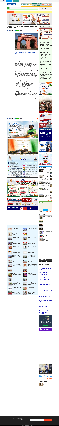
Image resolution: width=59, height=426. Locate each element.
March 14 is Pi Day (46, 220)
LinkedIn (14, 30)
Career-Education (18, 9)
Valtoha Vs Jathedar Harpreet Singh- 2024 (45, 301)
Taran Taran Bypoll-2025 (43, 282)
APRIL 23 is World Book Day (47, 227)
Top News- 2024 (42, 304)
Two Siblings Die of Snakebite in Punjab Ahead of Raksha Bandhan (45, 50)
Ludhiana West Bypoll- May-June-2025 (45, 285)
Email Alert (9, 9)
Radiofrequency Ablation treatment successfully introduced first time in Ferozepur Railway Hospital (45, 68)
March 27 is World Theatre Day (47, 231)
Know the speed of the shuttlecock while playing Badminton (46, 236)
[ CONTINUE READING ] (49, 378)
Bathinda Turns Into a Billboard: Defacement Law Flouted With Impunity (45, 52)
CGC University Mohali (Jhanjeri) (44, 272)
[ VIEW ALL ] (50, 242)
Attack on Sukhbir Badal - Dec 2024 (45, 292)
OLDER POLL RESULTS (48, 211)
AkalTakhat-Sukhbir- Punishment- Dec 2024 (45, 294)
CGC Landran (41, 276)
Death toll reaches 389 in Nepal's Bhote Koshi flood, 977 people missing (45, 42)
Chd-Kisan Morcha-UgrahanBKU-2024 (45, 309)
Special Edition (42, 360)
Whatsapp (17, 30)
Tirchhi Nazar (13, 9)
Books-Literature (28, 9)
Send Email (20, 30)
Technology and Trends (34, 9)
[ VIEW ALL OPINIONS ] (49, 200)
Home (7, 418)
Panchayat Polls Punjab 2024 (44, 306)
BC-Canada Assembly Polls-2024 (44, 303)
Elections (14, 419)
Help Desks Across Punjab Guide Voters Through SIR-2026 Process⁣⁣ (45, 55)
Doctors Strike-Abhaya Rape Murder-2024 (44, 313)
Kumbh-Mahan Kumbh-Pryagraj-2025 (45, 290)
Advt (13, 418)
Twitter (11, 30)
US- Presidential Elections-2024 (44, 296)
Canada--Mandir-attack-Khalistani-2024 (45, 298)
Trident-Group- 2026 (42, 271)
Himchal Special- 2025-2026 (44, 277)
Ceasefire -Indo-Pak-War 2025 (44, 287)
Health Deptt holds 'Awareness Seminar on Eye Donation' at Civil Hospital (45, 70)
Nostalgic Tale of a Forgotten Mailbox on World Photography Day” (47, 239)
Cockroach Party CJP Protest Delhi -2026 (45, 266)
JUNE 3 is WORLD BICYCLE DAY (47, 216)
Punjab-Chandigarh (20, 419)
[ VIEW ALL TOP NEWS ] (48, 81)
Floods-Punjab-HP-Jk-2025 (44, 279)
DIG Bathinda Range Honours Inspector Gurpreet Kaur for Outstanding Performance (45, 58)
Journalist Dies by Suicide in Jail (44, 48)
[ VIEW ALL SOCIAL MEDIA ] (48, 386)
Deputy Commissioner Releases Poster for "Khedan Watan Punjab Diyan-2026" (46, 75)
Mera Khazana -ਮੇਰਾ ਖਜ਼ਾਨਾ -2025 (44, 281)
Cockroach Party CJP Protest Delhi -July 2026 (45, 269)
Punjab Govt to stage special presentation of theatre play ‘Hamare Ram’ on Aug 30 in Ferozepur (45, 65)
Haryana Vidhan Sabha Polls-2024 (45, 310)
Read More (45, 325)
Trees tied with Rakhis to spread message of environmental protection (45, 72)
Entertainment (23, 9)
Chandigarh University (43, 274)
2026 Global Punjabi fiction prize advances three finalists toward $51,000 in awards (16, 11)
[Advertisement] (10, 46)
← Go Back (36, 30)
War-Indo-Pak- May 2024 (43, 288)
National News (20, 418)
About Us (8, 419)
